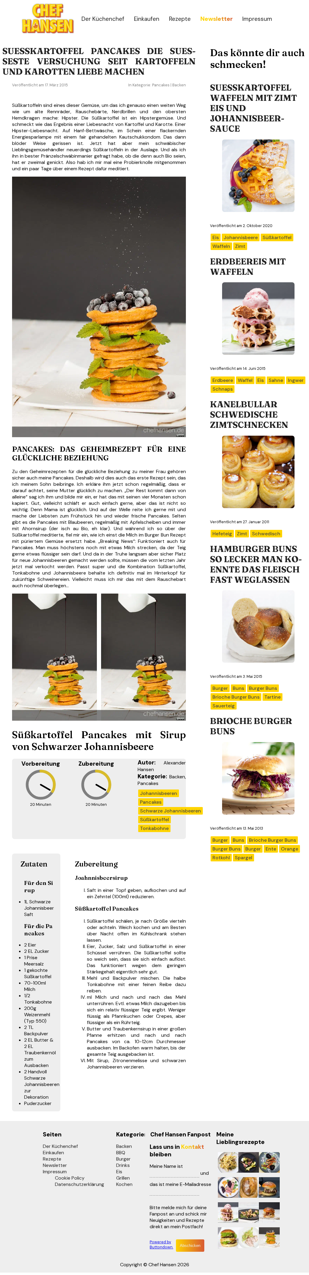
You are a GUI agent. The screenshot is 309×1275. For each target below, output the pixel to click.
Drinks (123, 1165)
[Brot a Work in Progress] (247, 1188)
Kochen (124, 1184)
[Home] (48, 32)
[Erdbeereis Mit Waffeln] (226, 1213)
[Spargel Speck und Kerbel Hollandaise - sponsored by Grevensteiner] (247, 1213)
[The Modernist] (226, 1238)
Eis (119, 1171)
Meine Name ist (166, 1166)
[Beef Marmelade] (226, 1188)
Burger (123, 1159)
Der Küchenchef (102, 19)
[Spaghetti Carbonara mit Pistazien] (226, 1163)
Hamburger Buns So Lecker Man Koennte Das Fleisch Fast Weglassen (256, 564)
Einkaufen (146, 19)
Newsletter (55, 1165)
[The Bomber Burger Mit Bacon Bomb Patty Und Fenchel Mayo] (267, 1188)
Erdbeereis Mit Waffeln (248, 266)
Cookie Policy (69, 1178)
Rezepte (180, 19)
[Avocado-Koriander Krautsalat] (247, 1238)
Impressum (257, 19)
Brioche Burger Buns (251, 726)
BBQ (120, 1152)
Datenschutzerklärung (79, 1184)
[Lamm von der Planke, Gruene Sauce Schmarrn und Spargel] (247, 1163)
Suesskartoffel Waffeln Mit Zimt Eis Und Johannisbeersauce (253, 108)
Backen (124, 1146)
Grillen (123, 1178)
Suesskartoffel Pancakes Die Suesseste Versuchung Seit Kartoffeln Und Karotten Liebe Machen (99, 61)
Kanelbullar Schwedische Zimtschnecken (249, 414)
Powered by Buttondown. (161, 1244)
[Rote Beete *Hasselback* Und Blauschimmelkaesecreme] (267, 1163)
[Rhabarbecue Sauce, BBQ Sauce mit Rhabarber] (267, 1213)
